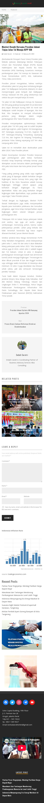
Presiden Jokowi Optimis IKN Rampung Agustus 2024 (24, 310)
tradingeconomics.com (17, 574)
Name (4, 486)
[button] (22, 671)
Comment (6, 461)
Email (4, 496)
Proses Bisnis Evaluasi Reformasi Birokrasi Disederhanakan (20, 324)
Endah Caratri (7, 54)
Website (26, 496)
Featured (17, 54)
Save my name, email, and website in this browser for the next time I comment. (22, 508)
